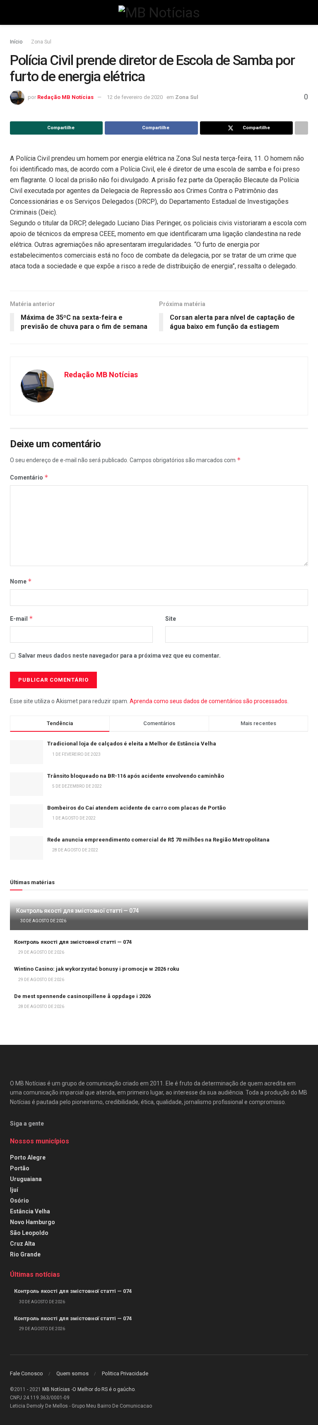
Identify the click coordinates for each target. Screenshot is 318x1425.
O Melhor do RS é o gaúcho (103, 1389)
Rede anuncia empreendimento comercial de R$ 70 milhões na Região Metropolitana (158, 840)
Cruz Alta (22, 1243)
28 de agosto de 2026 (40, 1006)
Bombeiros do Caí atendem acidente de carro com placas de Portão (136, 808)
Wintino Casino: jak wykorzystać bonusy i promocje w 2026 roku (96, 969)
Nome (21, 581)
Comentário (29, 477)
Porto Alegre (28, 1157)
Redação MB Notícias (65, 97)
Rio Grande (25, 1254)
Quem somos (72, 1373)
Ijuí (14, 1189)
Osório (19, 1200)
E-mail (21, 618)
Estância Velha (30, 1211)
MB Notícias (56, 1389)
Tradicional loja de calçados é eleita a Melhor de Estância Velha (131, 743)
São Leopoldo (29, 1233)
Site (170, 618)
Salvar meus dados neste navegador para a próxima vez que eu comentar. (119, 655)
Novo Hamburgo (32, 1222)
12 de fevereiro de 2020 (135, 97)
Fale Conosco (26, 1373)
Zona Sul (41, 42)
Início (16, 42)
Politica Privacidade (125, 1373)
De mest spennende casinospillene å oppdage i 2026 (82, 996)
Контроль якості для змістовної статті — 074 (77, 910)
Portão (19, 1168)
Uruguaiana (26, 1179)
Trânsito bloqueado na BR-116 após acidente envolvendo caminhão (135, 776)
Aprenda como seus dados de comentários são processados (208, 701)
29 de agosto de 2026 (40, 952)
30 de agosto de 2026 (42, 921)
